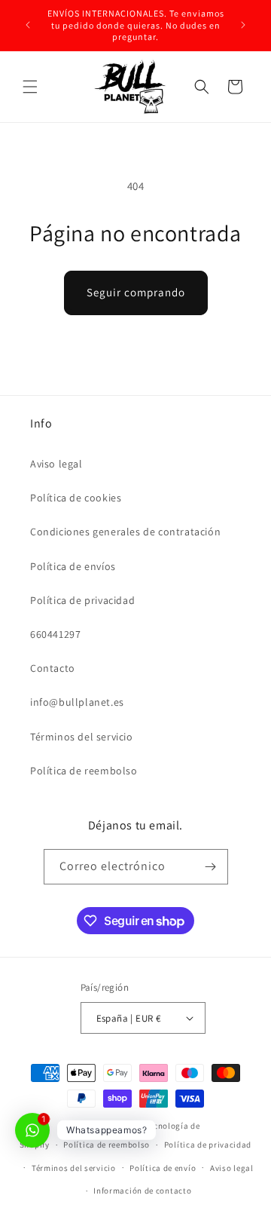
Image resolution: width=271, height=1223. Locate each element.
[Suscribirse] (210, 866)
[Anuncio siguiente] (243, 24)
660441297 (55, 634)
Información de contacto (142, 1190)
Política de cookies (75, 497)
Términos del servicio (81, 736)
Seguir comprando (136, 292)
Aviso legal (56, 464)
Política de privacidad (82, 600)
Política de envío (162, 1168)
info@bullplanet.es (77, 702)
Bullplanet (122, 1125)
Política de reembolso (84, 770)
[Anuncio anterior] (27, 24)
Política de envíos (73, 566)
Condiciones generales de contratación (125, 531)
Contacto (52, 668)
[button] (30, 86)
